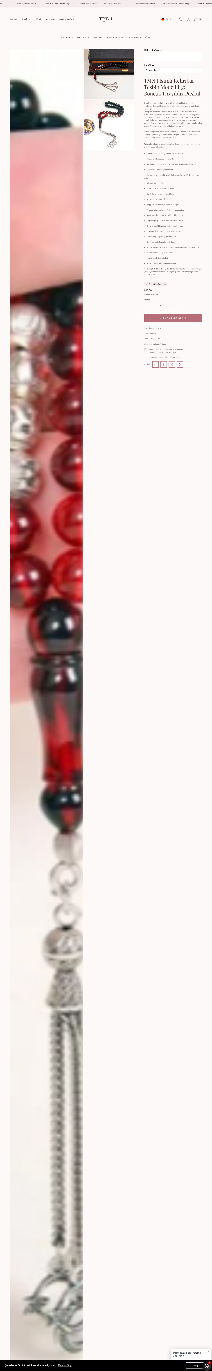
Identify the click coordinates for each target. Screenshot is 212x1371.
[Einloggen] (188, 19)
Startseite (65, 37)
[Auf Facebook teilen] (163, 364)
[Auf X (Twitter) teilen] (172, 364)
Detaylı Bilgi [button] (65, 1365)
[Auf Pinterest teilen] (180, 364)
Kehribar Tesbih (81, 37)
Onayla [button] (196, 1365)
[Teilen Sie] (155, 364)
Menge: (147, 299)
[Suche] (181, 19)
